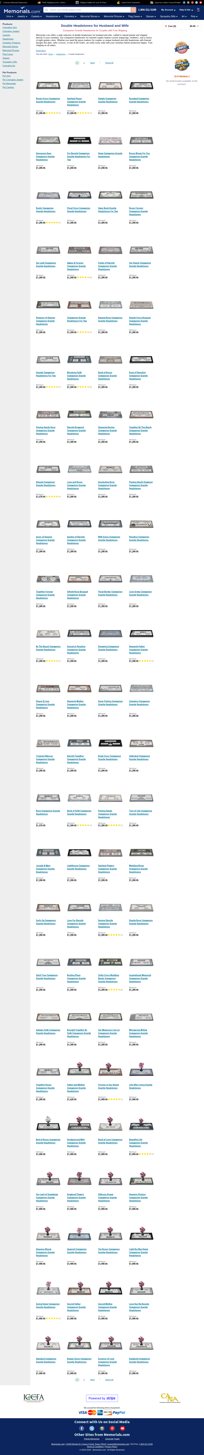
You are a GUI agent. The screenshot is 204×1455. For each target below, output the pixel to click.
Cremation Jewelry (11, 31)
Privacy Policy (111, 1447)
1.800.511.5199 (147, 10)
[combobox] (87, 10)
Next (92, 63)
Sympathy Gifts (167, 16)
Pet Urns (7, 76)
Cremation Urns (10, 27)
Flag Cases (134, 16)
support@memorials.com (118, 1444)
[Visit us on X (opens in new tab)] (196, 2)
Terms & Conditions (95, 1447)
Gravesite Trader (112, 1439)
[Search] (133, 10)
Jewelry (21, 16)
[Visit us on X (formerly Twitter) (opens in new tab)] (91, 1428)
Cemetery (69, 16)
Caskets (35, 16)
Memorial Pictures (113, 16)
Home (50, 54)
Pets (193, 16)
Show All (109, 63)
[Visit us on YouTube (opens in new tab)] (200, 2)
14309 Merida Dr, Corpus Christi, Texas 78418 (86, 1444)
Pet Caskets (8, 87)
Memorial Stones (89, 16)
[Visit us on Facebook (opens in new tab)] (184, 2)
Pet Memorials (9, 83)
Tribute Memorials (91, 1439)
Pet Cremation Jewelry (13, 80)
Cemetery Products (11, 43)
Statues (150, 16)
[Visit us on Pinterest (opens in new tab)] (192, 2)
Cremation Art (9, 66)
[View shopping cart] (198, 10)
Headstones (52, 16)
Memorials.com (58, 1444)
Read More (41, 51)
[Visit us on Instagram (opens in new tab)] (188, 2)
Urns (8, 16)
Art (183, 16)
